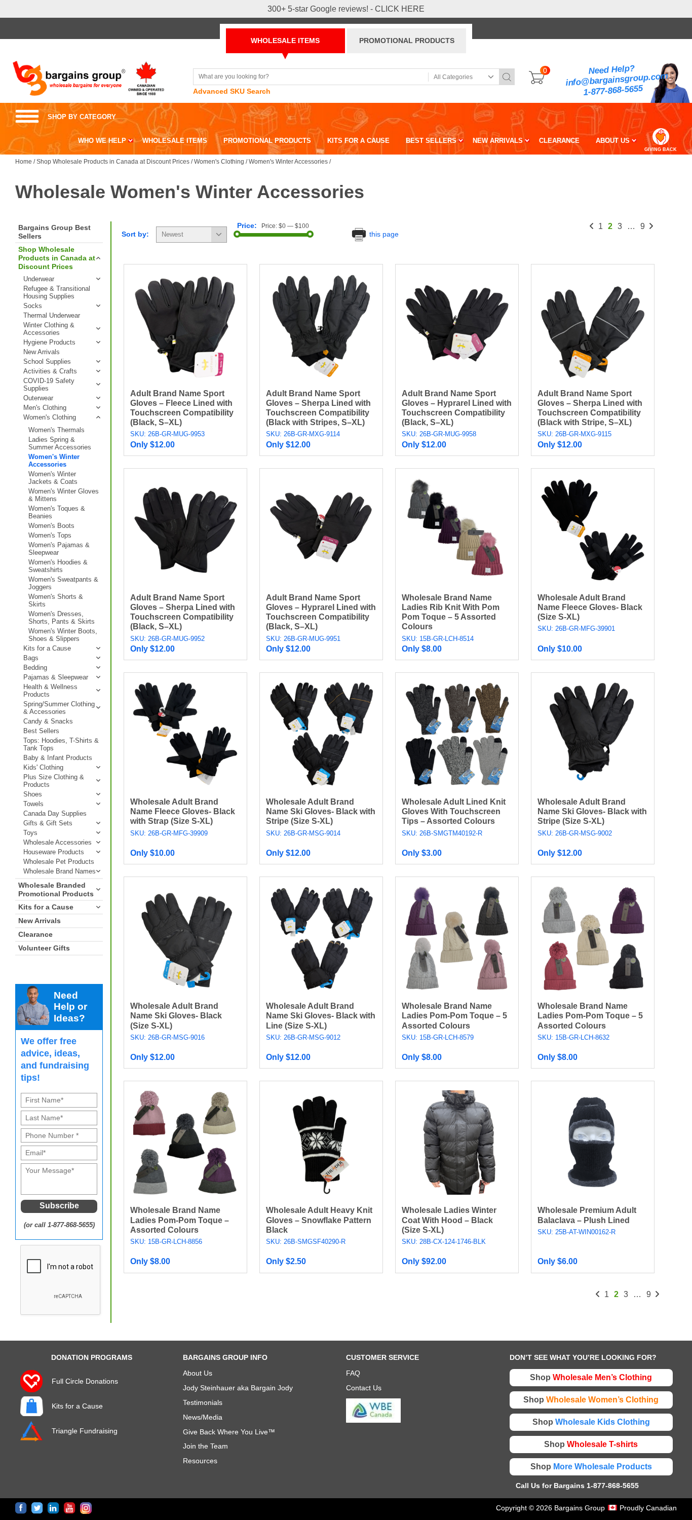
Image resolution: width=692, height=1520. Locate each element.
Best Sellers (41, 731)
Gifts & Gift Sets (47, 823)
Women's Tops (49, 535)
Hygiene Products (49, 342)
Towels (33, 804)
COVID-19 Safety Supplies (48, 384)
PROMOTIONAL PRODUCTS (406, 40)
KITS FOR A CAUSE (358, 140)
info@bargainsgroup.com (617, 79)
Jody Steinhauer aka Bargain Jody (238, 1388)
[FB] (21, 1508)
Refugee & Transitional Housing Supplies (56, 292)
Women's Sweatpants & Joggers (63, 583)
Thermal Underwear (51, 315)
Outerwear (38, 398)
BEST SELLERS (431, 140)
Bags (31, 658)
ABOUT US (613, 140)
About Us (197, 1373)
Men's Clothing (44, 407)
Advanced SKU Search (232, 91)
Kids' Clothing (43, 767)
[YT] (69, 1508)
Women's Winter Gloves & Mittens (63, 495)
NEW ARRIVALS (498, 140)
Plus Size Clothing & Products (53, 780)
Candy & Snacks (48, 721)
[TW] (37, 1508)
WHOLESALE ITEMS (285, 40)
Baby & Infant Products (57, 758)
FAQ (353, 1373)
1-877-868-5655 (613, 90)
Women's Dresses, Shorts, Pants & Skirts (61, 617)
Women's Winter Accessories (288, 161)
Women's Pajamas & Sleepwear (59, 548)
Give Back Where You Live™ (229, 1432)
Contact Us (363, 1388)
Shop (591, 1377)
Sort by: (135, 234)
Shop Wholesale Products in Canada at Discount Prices (112, 161)
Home (23, 161)
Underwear (38, 279)
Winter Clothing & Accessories (48, 328)
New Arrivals (41, 352)
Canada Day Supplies (55, 813)
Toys (30, 833)
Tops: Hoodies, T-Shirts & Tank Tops (61, 744)
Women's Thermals (56, 430)
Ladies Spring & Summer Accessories (59, 443)
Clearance (35, 934)
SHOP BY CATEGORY (65, 117)
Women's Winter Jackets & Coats (53, 477)
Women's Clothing (219, 161)
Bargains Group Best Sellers (54, 231)
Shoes (32, 794)
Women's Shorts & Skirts (55, 600)
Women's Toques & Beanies (56, 512)
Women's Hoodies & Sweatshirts (58, 566)
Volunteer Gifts (44, 948)
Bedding (35, 667)
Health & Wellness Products (50, 690)
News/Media (202, 1417)
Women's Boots (51, 525)
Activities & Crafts (50, 371)
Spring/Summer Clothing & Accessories (59, 707)
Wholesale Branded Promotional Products (56, 889)
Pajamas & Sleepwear (55, 677)
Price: (247, 225)
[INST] (86, 1508)
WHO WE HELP (102, 140)
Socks (32, 306)
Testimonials (202, 1402)
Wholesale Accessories (57, 842)
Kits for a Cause (47, 648)
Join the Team (205, 1446)
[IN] (53, 1508)
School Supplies (47, 361)
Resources (200, 1461)
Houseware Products (53, 852)
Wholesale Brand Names (59, 871)
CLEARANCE (559, 140)
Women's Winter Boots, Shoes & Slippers (62, 634)
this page (383, 234)
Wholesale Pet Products (58, 861)
